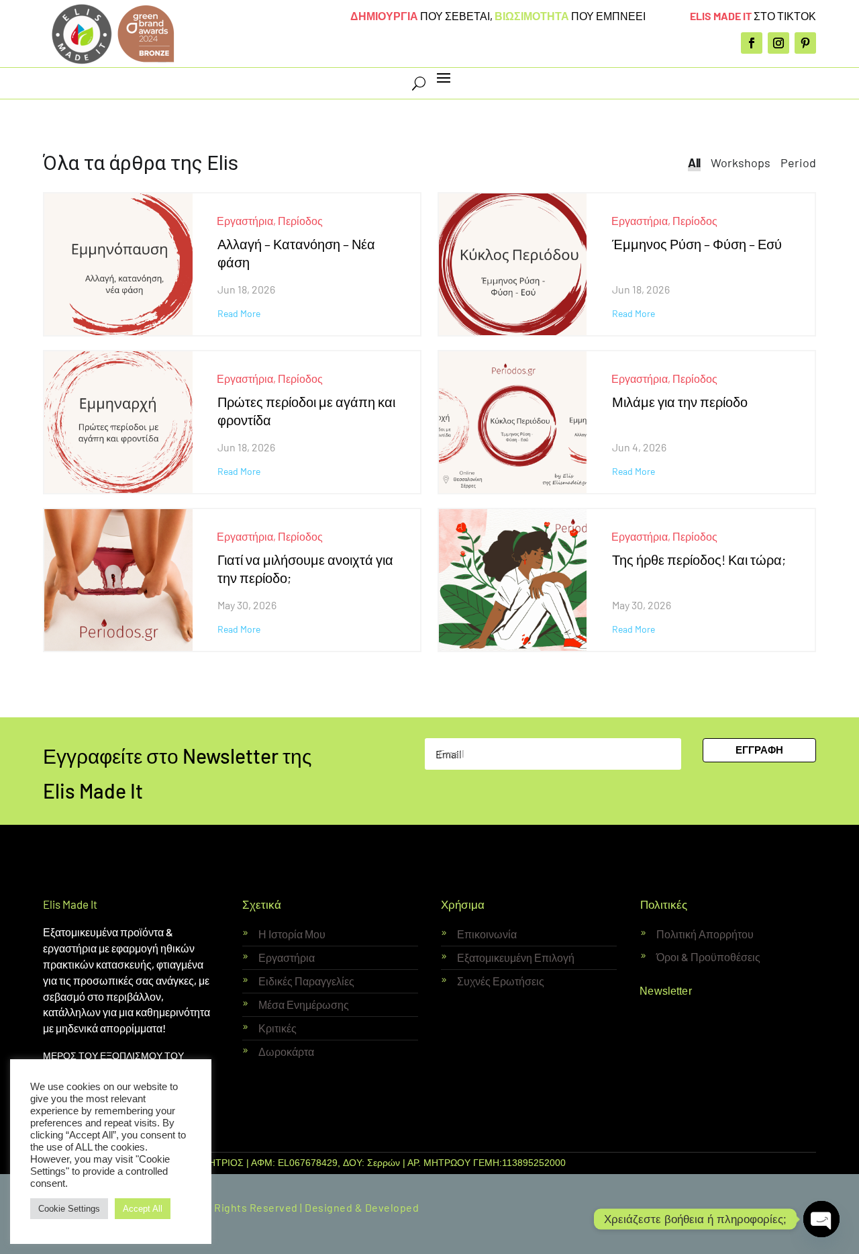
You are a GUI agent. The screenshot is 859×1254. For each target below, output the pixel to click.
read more (238, 313)
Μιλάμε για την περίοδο (680, 402)
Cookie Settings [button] (69, 1209)
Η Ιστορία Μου (291, 934)
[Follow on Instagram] (778, 43)
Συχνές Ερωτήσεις (500, 981)
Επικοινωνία (487, 934)
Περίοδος (300, 220)
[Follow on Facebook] (751, 43)
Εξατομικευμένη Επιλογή (515, 957)
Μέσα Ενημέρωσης (303, 1004)
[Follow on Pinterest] (805, 43)
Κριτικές (277, 1028)
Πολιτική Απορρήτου (705, 934)
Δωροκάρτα (286, 1051)
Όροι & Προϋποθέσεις (708, 956)
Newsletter (666, 990)
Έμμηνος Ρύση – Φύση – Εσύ (697, 244)
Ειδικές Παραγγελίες (306, 981)
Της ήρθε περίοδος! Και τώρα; (699, 559)
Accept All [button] (142, 1209)
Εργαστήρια (245, 220)
